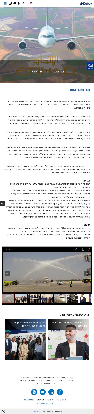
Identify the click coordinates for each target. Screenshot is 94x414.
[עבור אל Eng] (31, 3)
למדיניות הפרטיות (37, 411)
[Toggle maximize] (89, 249)
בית (88, 90)
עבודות (81, 90)
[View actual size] (76, 249)
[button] (2, 203)
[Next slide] (86, 273)
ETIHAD (73, 90)
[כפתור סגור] (3, 411)
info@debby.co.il (45, 403)
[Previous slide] (7, 273)
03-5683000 (29, 400)
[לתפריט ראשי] (5, 3)
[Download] (83, 249)
